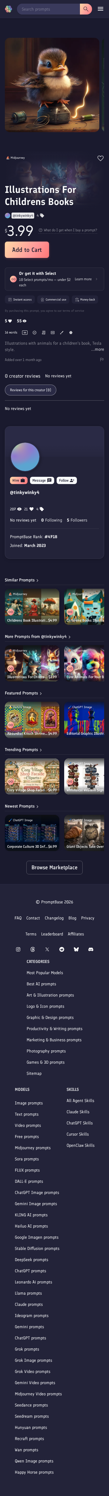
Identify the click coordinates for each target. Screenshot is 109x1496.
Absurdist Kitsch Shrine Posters (27, 733)
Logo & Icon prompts (45, 1006)
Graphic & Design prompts (50, 1017)
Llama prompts (28, 1293)
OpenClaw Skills (80, 1145)
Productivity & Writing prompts (54, 1028)
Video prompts (28, 1125)
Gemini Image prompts (36, 1203)
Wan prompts (26, 1449)
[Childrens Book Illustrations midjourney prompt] (32, 607)
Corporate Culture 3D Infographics (27, 846)
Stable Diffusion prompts (37, 1248)
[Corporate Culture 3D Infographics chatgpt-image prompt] (32, 833)
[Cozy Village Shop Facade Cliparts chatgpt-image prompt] (32, 776)
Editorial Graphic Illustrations (87, 733)
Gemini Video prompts (35, 1382)
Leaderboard (52, 934)
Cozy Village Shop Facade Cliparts (27, 790)
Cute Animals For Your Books (87, 677)
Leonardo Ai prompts (33, 1282)
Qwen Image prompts (34, 1461)
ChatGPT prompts (30, 1270)
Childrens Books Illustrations (87, 620)
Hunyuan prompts (31, 1427)
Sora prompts (27, 1159)
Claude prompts (29, 1304)
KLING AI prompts (31, 1215)
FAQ (18, 918)
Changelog (54, 918)
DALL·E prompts (29, 1181)
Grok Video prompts (32, 1371)
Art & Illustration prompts (50, 995)
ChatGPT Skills (80, 1123)
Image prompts (29, 1103)
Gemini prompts (29, 1326)
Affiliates (76, 934)
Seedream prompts (32, 1416)
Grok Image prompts (33, 1360)
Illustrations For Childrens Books (27, 677)
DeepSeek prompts (31, 1259)
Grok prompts (27, 1349)
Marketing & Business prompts (54, 1039)
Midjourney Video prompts (38, 1394)
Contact (33, 918)
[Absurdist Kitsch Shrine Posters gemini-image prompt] (32, 720)
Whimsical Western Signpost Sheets (87, 790)
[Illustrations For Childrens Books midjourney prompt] (32, 663)
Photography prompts (46, 1051)
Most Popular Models (45, 972)
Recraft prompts (29, 1438)
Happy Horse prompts (34, 1472)
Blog (72, 918)
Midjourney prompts (33, 1147)
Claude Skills (78, 1111)
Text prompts (26, 1114)
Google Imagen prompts (36, 1237)
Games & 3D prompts (45, 1062)
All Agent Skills (80, 1100)
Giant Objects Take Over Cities (87, 846)
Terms (30, 934)
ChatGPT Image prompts (37, 1192)
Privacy (87, 918)
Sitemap (34, 1073)
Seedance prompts (31, 1405)
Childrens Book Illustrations (27, 620)
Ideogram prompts (31, 1315)
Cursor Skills (78, 1134)
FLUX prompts (27, 1170)
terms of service (73, 311)
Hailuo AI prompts (31, 1226)
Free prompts (27, 1136)
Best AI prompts (41, 984)
